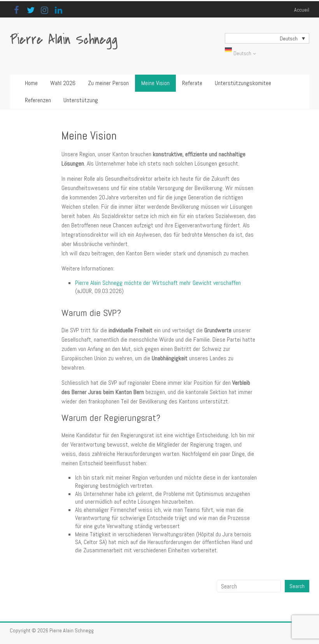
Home (31, 83)
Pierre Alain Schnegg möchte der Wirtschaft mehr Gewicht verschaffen (158, 283)
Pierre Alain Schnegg (63, 39)
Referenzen (38, 100)
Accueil (301, 9)
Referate (192, 83)
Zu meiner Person (108, 83)
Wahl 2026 (62, 83)
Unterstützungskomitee (243, 83)
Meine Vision (155, 83)
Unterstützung (80, 100)
